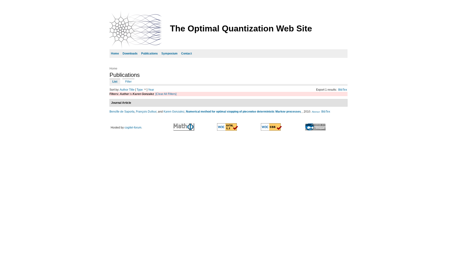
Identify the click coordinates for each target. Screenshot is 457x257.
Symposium (169, 53)
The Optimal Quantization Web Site (241, 28)
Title (131, 89)
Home (115, 53)
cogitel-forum (132, 127)
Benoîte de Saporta (121, 111)
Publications (149, 53)
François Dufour (146, 111)
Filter (128, 81)
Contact (186, 53)
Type (140, 89)
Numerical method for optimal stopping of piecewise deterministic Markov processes (243, 111)
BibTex (342, 89)
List (114, 81)
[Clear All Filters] (165, 94)
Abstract (316, 112)
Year (151, 89)
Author (124, 89)
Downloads (130, 53)
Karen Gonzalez (174, 111)
